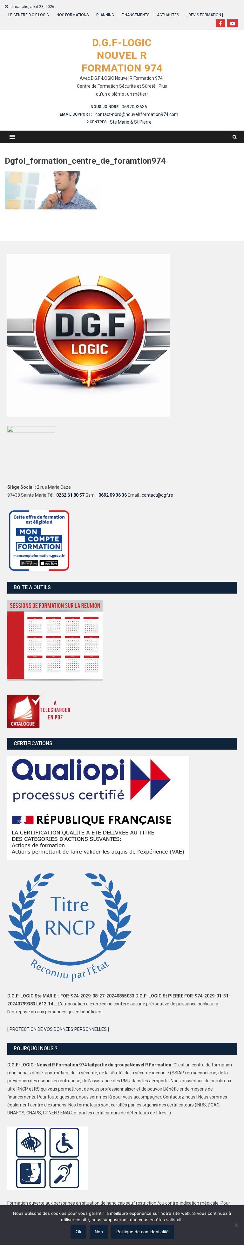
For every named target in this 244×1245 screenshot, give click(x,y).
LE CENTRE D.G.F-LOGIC (28, 15)
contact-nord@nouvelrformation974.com (136, 114)
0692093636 (134, 107)
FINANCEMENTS (135, 15)
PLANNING (105, 15)
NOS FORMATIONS (73, 15)
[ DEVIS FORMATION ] (204, 15)
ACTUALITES (168, 15)
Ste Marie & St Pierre (131, 122)
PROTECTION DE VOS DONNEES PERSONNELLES (58, 1029)
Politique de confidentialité (142, 1231)
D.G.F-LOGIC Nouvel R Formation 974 (122, 55)
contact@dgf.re (157, 495)
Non (99, 1231)
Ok (78, 1231)
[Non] (236, 1225)
